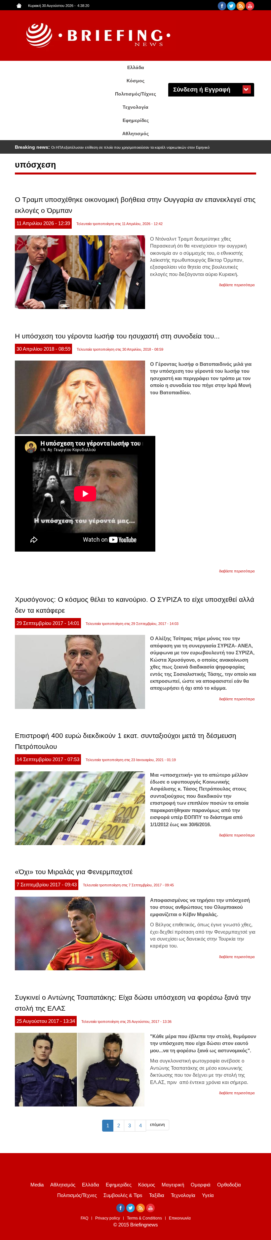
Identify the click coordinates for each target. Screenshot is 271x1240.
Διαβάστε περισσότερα (236, 285)
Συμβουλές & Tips (122, 1195)
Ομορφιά (201, 1184)
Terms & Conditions (144, 1218)
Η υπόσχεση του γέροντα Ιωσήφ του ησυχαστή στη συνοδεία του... (117, 336)
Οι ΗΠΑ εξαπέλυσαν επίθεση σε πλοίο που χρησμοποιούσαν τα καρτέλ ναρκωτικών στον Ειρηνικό (130, 147)
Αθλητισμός (135, 133)
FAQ (84, 1218)
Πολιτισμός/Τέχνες (135, 94)
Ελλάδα (135, 67)
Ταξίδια (156, 1195)
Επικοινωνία (180, 1218)
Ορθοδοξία (229, 1184)
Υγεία (208, 1195)
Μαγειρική (173, 1184)
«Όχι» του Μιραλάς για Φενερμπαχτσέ (74, 871)
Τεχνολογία (135, 107)
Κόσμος (135, 80)
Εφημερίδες (136, 120)
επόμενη (157, 1124)
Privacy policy (107, 1218)
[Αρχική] (99, 35)
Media (37, 1184)
